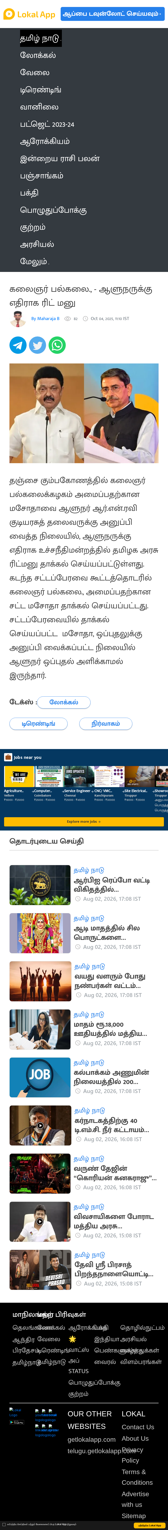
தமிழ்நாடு (26, 1362)
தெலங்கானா (32, 1327)
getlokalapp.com (92, 1439)
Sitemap (134, 1516)
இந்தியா (106, 1339)
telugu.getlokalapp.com (102, 1451)
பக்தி (101, 1327)
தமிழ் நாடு (39, 38)
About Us (135, 1438)
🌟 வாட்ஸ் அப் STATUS (78, 1355)
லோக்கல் (51, 1327)
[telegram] (19, 347)
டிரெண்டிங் (53, 1350)
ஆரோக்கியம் (87, 1327)
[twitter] (39, 347)
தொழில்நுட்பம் (142, 1327)
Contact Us (138, 1427)
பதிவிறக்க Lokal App (149, 1525)
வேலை (48, 1339)
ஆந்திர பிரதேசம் (25, 1345)
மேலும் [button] (33, 262)
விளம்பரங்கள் (141, 1362)
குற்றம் (78, 1394)
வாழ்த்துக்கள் (139, 1350)
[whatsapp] (58, 347)
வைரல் (105, 1362)
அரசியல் (133, 1339)
